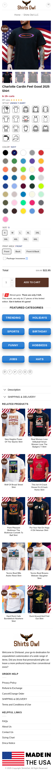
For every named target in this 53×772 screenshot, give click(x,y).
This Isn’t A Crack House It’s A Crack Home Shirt (39, 487)
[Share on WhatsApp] (4, 372)
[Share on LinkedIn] (30, 372)
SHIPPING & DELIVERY (22, 396)
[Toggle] (5, 390)
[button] (4, 5)
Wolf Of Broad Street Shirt (13, 486)
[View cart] (48, 5)
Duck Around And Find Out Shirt (39, 617)
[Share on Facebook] (9, 372)
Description (14, 389)
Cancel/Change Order (13, 693)
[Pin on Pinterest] (25, 372)
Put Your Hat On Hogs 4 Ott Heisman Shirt (39, 529)
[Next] (46, 45)
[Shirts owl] (26, 5)
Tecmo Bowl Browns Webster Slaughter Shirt (39, 575)
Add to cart (32, 282)
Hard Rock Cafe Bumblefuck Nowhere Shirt (13, 618)
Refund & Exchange (12, 688)
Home (17, 15)
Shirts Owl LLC (31, 15)
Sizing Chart (8, 737)
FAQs (5, 721)
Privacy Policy (9, 683)
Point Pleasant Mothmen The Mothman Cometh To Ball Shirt (13, 531)
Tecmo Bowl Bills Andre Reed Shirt (13, 574)
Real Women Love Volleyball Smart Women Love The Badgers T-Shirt (39, 443)
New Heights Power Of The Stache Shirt (13, 440)
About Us (6, 726)
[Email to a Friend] (20, 372)
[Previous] (6, 45)
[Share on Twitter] (15, 372)
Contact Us (7, 732)
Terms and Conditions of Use (16, 704)
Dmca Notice (8, 743)
